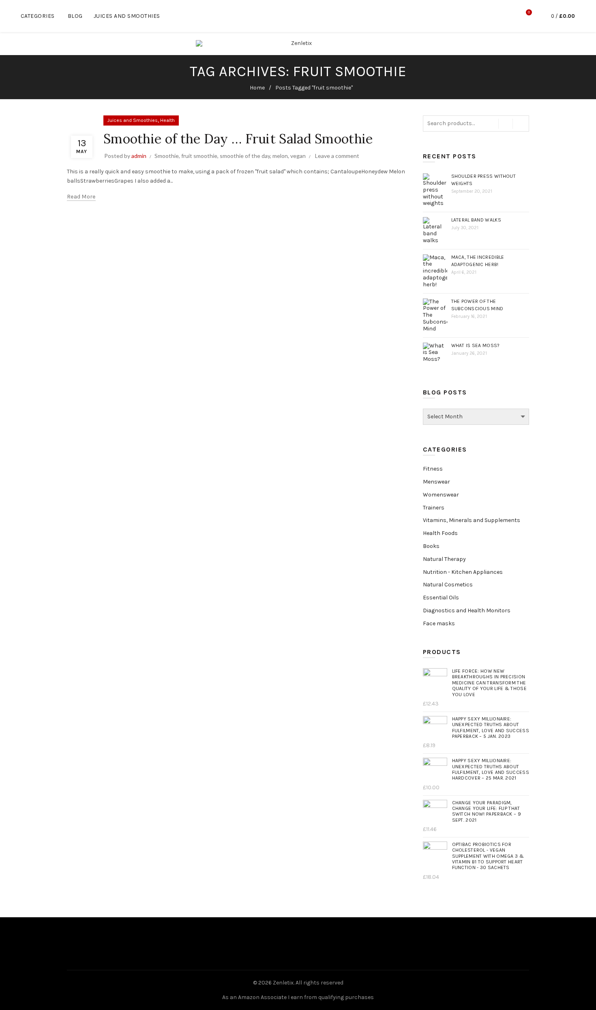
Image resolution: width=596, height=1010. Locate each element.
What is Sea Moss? (475, 345)
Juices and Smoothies (127, 16)
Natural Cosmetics (448, 584)
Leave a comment (337, 155)
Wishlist (529, 12)
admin (138, 155)
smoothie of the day (245, 155)
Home (257, 87)
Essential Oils (441, 597)
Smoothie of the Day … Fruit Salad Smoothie (238, 138)
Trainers (433, 507)
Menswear (436, 481)
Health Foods (440, 533)
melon (280, 155)
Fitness (433, 468)
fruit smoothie (199, 155)
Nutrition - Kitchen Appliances (463, 572)
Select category (505, 123)
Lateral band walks (476, 220)
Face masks (439, 623)
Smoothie (166, 155)
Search (521, 123)
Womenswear (441, 494)
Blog (75, 16)
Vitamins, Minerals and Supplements (471, 520)
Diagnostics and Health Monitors (466, 610)
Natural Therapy (444, 559)
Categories (38, 16)
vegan (298, 155)
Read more (81, 196)
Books (431, 546)
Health (167, 120)
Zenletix (283, 982)
